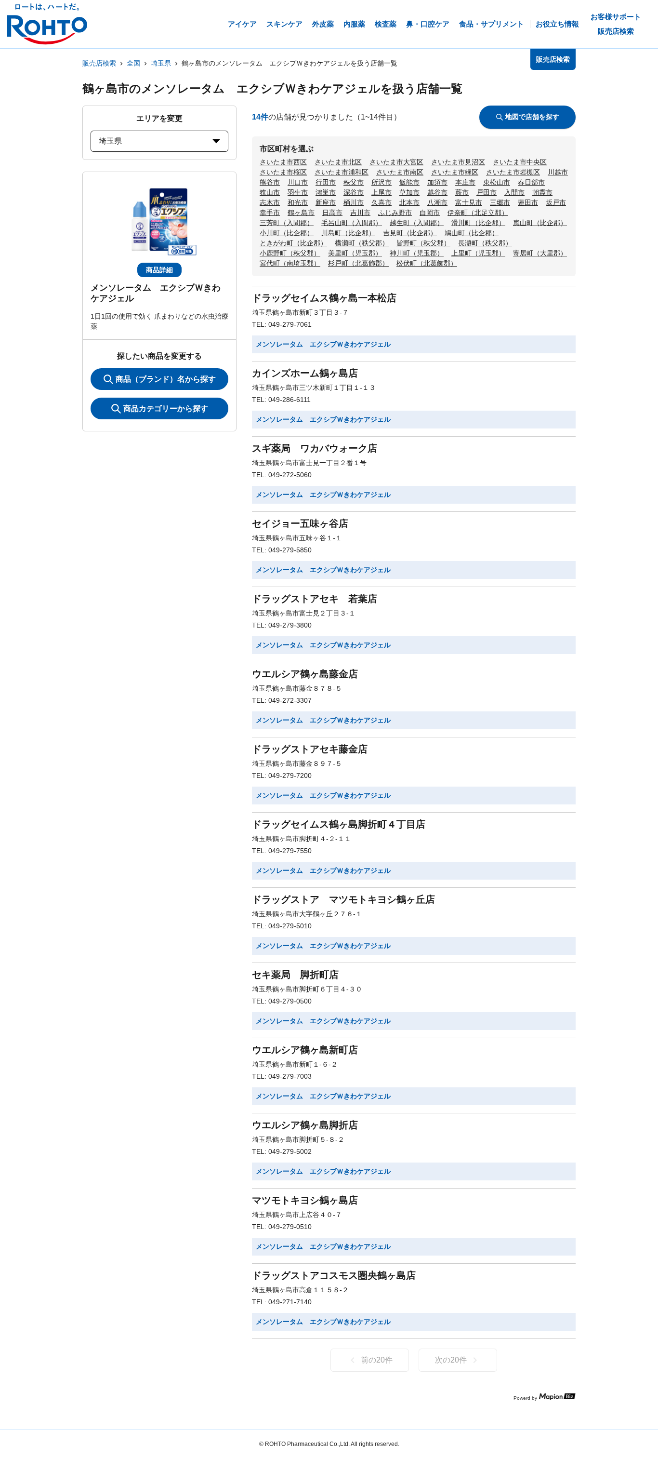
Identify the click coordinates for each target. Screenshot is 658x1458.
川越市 (558, 172)
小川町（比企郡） (287, 233)
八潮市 (437, 202)
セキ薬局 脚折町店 (295, 974)
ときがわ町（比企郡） (293, 243)
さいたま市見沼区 (458, 162)
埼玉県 (161, 63)
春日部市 (531, 182)
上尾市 (381, 192)
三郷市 (500, 202)
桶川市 (353, 202)
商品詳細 (159, 270)
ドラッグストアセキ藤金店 (310, 749)
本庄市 (465, 182)
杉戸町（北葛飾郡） (358, 263)
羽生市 (298, 192)
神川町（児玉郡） (417, 253)
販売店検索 (99, 63)
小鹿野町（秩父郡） (290, 253)
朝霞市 (542, 192)
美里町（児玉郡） (355, 253)
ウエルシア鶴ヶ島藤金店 (305, 674)
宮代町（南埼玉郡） (290, 263)
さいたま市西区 (283, 162)
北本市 (409, 202)
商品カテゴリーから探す (165, 408)
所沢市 (381, 182)
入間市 (514, 192)
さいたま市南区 (399, 172)
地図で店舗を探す (532, 116)
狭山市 (270, 192)
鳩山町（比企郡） (472, 233)
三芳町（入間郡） (287, 223)
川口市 (298, 182)
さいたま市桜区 (283, 172)
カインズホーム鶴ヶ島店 (305, 373)
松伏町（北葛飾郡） (426, 263)
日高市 (332, 212)
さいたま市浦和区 (341, 172)
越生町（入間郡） (417, 223)
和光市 (298, 202)
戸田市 (486, 192)
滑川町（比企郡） (478, 223)
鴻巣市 (326, 192)
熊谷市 (270, 182)
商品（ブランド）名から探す (166, 379)
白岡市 (430, 212)
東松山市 (496, 182)
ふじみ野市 (395, 212)
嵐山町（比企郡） (540, 223)
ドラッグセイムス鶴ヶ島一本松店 (324, 298)
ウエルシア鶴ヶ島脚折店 (305, 1125)
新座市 (326, 202)
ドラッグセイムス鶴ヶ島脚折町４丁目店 (338, 824)
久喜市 (381, 202)
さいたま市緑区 (454, 172)
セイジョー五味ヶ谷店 (300, 523)
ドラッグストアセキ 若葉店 (314, 598)
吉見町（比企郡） (410, 233)
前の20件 (377, 1360)
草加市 (409, 192)
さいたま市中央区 (520, 162)
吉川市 (360, 212)
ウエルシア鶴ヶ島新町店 (305, 1049)
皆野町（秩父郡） (423, 243)
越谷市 (437, 192)
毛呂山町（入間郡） (351, 223)
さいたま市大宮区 (396, 162)
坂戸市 (556, 202)
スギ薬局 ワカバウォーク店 (314, 448)
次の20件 (451, 1360)
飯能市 (409, 182)
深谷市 (353, 192)
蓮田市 (528, 202)
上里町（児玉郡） (478, 253)
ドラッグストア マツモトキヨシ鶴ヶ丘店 (343, 899)
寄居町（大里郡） (540, 253)
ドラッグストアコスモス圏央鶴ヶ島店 (334, 1275)
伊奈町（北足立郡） (477, 212)
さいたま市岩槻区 (513, 172)
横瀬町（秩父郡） (362, 243)
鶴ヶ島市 (301, 212)
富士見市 (468, 202)
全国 (133, 63)
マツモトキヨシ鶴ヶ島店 (305, 1200)
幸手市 (270, 212)
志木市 (270, 202)
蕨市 (462, 192)
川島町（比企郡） (348, 233)
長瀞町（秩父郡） (485, 243)
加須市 (437, 182)
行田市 (326, 182)
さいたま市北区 (338, 162)
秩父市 (353, 182)
